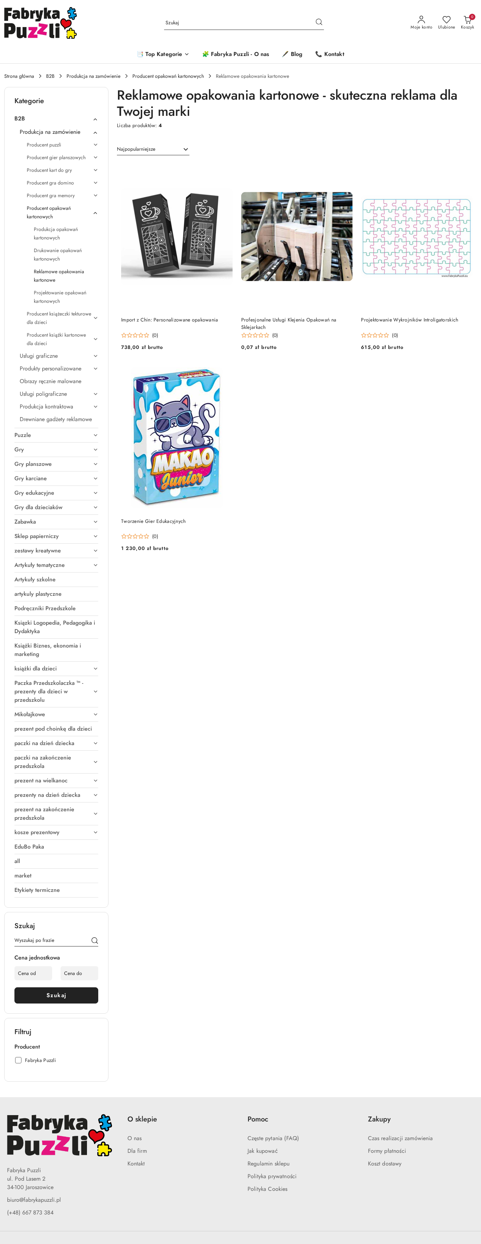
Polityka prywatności (272, 1176)
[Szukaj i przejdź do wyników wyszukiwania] (319, 23)
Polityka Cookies (268, 1189)
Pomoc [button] (258, 1119)
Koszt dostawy (385, 1163)
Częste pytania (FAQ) (273, 1138)
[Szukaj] (94, 941)
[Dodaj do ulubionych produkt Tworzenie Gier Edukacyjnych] (224, 372)
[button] (163, 55)
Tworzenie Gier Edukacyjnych (153, 521)
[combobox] (153, 149)
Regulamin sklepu (269, 1163)
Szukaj (56, 995)
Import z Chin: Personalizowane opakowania (169, 319)
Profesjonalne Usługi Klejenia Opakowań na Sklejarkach (288, 323)
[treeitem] (56, 119)
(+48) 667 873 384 (30, 1212)
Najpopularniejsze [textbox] (136, 148)
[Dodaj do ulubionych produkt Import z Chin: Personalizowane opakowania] (224, 170)
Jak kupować (263, 1151)
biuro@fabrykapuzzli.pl (34, 1200)
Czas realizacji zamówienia (400, 1138)
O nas (134, 1138)
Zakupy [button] (379, 1119)
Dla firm (137, 1151)
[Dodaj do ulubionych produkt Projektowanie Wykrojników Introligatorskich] (464, 170)
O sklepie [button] (142, 1119)
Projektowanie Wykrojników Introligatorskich (409, 319)
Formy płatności (387, 1151)
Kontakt (136, 1163)
